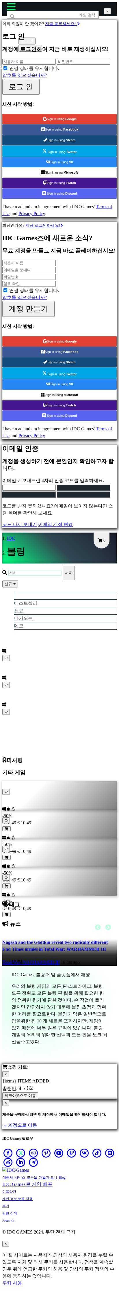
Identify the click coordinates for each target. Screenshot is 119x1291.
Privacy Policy (31, 213)
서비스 (20, 1177)
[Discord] (110, 1153)
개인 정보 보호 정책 (17, 1199)
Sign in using (62, 119)
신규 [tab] (18, 610)
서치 (68, 573)
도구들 (32, 1177)
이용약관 (9, 1192)
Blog (62, 1177)
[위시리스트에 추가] (6, 658)
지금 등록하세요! (61, 23)
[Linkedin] (21, 1162)
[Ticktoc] (97, 1153)
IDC (11, 538)
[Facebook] (8, 1153)
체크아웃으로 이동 (20, 1095)
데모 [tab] (18, 625)
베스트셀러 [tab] (25, 603)
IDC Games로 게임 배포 (27, 1184)
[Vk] (84, 1153)
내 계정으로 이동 (19, 1125)
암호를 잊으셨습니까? (24, 75)
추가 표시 (13, 719)
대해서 (8, 1177)
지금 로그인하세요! (42, 225)
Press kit (8, 1221)
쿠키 (5, 1206)
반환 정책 (9, 1213)
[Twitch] (71, 1153)
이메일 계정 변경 (55, 524)
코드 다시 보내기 (19, 524)
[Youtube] (59, 1153)
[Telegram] (33, 1162)
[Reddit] (8, 1162)
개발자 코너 (48, 1177)
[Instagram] (33, 1153)
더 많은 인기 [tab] (27, 595)
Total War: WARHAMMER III (31, 962)
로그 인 (21, 87)
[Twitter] (21, 1153)
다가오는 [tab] (23, 618)
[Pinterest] (46, 1153)
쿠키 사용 (12, 1282)
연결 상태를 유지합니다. (34, 68)
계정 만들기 (28, 309)
